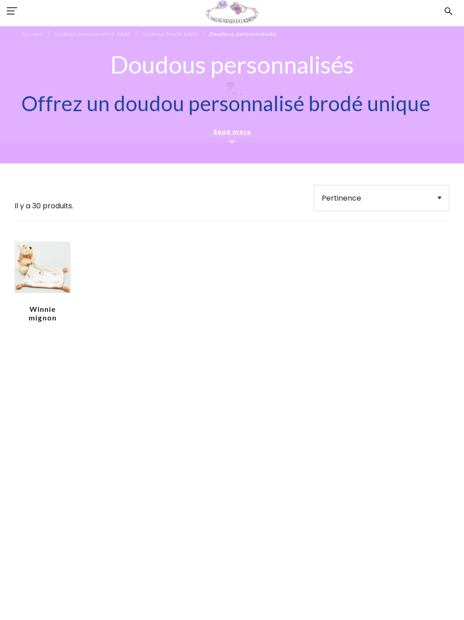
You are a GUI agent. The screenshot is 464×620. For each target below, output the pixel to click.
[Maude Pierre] (232, 12)
